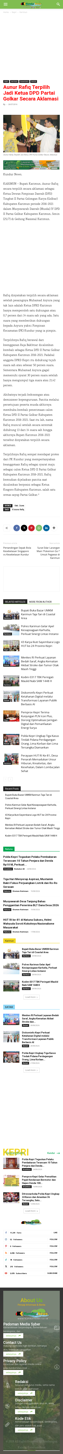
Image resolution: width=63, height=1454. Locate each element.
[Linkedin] (46, 528)
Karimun (23, 12)
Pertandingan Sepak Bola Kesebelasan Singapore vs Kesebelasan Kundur (17, 551)
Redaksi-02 (19, 869)
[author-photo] (31, 585)
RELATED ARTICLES (15, 602)
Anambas (8, 869)
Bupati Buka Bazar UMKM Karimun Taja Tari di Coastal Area (38, 614)
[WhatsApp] (39, 528)
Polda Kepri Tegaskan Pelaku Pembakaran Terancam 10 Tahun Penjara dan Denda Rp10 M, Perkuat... (30, 860)
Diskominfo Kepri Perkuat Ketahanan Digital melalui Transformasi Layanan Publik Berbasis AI (39, 698)
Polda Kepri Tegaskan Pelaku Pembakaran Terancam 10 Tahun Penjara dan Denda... (39, 1162)
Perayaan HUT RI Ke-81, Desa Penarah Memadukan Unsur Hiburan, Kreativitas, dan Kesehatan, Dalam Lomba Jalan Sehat (40, 763)
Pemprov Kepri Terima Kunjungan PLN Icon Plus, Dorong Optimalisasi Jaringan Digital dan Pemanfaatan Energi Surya (39, 720)
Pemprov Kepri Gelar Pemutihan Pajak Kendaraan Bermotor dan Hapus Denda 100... (39, 1179)
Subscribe (52, 1273)
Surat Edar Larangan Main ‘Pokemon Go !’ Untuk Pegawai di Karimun (48, 552)
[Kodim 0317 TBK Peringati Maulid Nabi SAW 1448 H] (11, 680)
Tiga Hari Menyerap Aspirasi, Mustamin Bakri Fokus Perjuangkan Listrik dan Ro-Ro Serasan (30, 882)
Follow (53, 1239)
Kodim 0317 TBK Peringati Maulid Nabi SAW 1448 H (37, 679)
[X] (24, 528)
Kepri (14, 12)
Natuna (9, 849)
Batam (6, 665)
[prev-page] (5, 779)
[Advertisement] (31, 47)
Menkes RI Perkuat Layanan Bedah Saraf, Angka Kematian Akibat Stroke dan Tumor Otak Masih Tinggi (40, 663)
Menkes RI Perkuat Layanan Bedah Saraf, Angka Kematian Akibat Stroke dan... (40, 1018)
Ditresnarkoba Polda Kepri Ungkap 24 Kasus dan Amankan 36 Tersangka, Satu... (40, 1197)
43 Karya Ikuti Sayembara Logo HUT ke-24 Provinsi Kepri (40, 644)
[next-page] (10, 779)
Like (55, 1232)
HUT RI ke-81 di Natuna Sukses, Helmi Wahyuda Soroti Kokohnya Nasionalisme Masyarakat (28, 923)
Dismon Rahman (20, 891)
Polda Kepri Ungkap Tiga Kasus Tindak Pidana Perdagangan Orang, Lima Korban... (39, 1056)
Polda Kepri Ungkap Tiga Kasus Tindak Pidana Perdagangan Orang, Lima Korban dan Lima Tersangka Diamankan (40, 741)
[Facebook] (16, 528)
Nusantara (24, 81)
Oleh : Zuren (19, 506)
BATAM (9, 1007)
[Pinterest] (31, 528)
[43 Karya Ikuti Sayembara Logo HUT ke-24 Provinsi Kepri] (11, 645)
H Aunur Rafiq (18, 509)
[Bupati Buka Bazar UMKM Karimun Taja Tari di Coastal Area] (11, 614)
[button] (5, 4)
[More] (54, 528)
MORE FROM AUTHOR (40, 602)
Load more (30, 997)
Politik (33, 81)
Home (6, 12)
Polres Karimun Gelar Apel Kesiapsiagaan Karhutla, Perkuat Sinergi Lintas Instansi (39, 630)
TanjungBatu (14, 1153)
